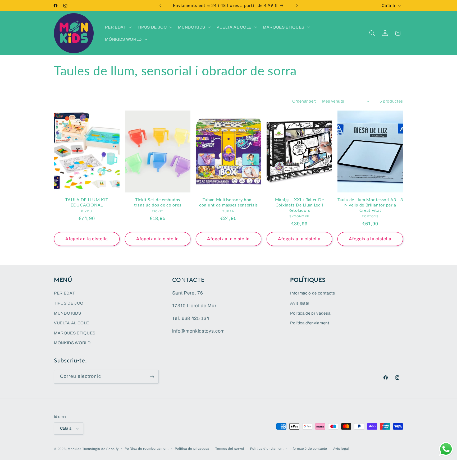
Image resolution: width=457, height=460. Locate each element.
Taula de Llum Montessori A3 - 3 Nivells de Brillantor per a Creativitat (370, 205)
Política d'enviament (309, 323)
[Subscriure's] (152, 377)
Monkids (74, 449)
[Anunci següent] (297, 5)
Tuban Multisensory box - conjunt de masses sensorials (228, 202)
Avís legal (299, 303)
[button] (118, 27)
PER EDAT (64, 293)
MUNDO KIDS (67, 313)
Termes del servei (229, 448)
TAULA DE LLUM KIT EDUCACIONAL (86, 202)
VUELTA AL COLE (71, 323)
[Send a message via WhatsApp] (446, 449)
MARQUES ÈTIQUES (74, 333)
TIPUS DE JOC (68, 303)
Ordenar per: (304, 101)
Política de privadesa (310, 313)
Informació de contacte (312, 293)
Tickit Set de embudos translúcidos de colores (157, 202)
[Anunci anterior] (160, 5)
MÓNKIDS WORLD (72, 343)
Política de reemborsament (147, 448)
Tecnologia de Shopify (100, 449)
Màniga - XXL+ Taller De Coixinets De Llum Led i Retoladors (299, 205)
